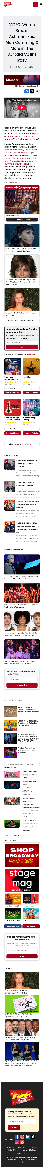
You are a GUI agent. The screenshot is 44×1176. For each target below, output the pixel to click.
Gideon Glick (30, 158)
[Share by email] (37, 91)
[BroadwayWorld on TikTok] (33, 1136)
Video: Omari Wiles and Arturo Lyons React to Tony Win (26, 463)
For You (14, 183)
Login (29, 4)
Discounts (31, 926)
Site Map (32, 1150)
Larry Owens (10, 161)
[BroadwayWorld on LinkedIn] (28, 1136)
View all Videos (10, 835)
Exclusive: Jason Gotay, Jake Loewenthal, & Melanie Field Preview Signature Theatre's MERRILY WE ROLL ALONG (31, 807)
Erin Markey (17, 158)
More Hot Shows (13, 926)
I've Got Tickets (12, 392)
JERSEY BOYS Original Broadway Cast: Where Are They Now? (20, 1038)
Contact (26, 1147)
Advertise (11, 1147)
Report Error (22, 1153)
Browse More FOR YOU (21, 321)
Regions (24, 1150)
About (18, 1147)
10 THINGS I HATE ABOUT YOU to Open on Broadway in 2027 (20, 1015)
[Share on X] (32, 91)
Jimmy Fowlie (24, 149)
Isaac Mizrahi (10, 149)
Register (23, 4)
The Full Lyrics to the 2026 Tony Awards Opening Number (27, 504)
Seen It (13, 388)
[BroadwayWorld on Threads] (17, 1142)
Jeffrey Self (12, 136)
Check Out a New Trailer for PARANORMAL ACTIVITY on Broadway (29, 788)
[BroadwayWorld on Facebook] (17, 1136)
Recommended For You (14, 700)
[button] (35, 4)
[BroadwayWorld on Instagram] (22, 1136)
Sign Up (14, 1127)
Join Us (34, 1147)
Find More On (20, 444)
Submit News (13, 1150)
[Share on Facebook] (26, 91)
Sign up (22, 956)
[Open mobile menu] (41, 4)
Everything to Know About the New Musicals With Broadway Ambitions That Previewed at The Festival (21, 1063)
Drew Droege (21, 163)
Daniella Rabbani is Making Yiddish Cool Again (30, 774)
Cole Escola (28, 136)
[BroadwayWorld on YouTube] (22, 1142)
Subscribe (22, 685)
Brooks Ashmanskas (19, 152)
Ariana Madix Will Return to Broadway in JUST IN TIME (17, 991)
